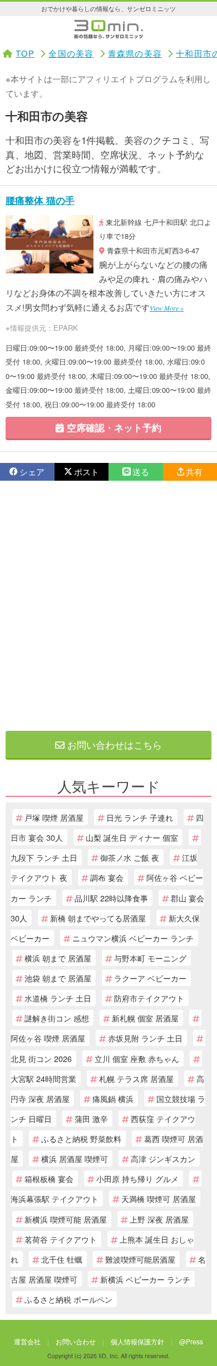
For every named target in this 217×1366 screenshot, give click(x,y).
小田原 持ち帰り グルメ (137, 1178)
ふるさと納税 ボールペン (68, 1299)
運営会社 (27, 1341)
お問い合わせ (76, 1341)
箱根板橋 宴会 (48, 1178)
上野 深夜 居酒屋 (159, 1219)
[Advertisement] (108, 605)
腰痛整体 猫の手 (40, 200)
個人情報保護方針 (137, 1341)
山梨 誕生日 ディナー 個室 (132, 837)
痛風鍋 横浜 (113, 1098)
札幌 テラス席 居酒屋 (136, 1078)
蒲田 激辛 (91, 1118)
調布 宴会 (107, 877)
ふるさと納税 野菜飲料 (81, 1138)
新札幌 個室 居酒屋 (145, 1018)
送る (140, 471)
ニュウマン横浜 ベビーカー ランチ (133, 938)
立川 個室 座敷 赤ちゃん (137, 1058)
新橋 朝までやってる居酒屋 (98, 918)
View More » (167, 307)
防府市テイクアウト (149, 998)
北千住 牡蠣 (61, 1259)
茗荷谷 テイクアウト (60, 1239)
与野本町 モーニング (150, 958)
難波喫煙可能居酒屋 (140, 1259)
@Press (191, 1341)
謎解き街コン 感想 (56, 1018)
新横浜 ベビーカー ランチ (145, 1279)
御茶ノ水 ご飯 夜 (129, 857)
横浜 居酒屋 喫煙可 (74, 1158)
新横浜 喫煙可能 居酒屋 (65, 1219)
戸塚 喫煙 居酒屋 (53, 817)
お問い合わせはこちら (113, 744)
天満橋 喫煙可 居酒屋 (158, 1198)
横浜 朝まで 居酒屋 (57, 958)
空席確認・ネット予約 (112, 427)
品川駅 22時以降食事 (111, 898)
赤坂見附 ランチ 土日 (145, 1038)
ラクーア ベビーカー (150, 978)
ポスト (86, 471)
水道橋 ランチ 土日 (57, 998)
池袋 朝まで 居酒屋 (57, 978)
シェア (32, 471)
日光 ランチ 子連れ (139, 817)
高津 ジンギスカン (163, 1158)
